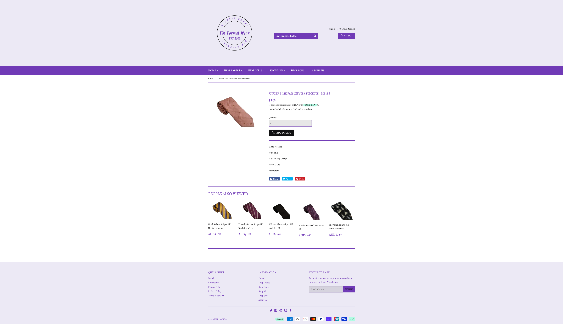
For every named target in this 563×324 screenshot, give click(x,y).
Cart (349, 35)
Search (211, 278)
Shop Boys (298, 70)
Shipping (286, 109)
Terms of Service (216, 295)
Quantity (272, 117)
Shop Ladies (232, 70)
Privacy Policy (214, 287)
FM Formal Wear (220, 319)
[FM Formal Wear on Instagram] (285, 310)
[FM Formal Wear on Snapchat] (290, 310)
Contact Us (213, 282)
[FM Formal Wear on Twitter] (270, 310)
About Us (318, 70)
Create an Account (347, 28)
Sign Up (349, 289)
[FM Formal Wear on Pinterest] (280, 310)
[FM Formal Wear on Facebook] (275, 310)
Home (212, 70)
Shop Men (277, 70)
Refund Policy (215, 291)
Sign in (332, 28)
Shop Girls (255, 70)
